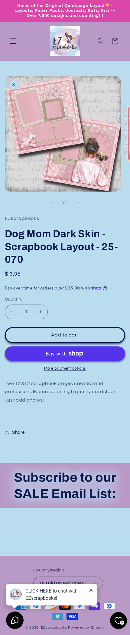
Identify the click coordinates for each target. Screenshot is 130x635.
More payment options (65, 369)
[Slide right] (78, 203)
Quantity (13, 299)
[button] (13, 41)
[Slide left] (51, 203)
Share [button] (18, 432)
